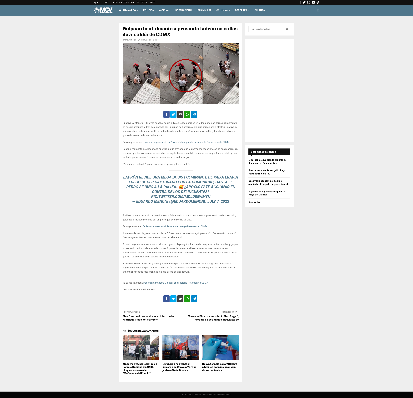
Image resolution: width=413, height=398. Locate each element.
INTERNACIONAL (184, 10)
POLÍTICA (148, 10)
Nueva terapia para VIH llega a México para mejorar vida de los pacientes (219, 367)
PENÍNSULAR (204, 10)
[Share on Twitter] (173, 114)
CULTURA (259, 10)
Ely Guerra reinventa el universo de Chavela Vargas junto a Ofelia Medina (179, 367)
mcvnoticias (130, 40)
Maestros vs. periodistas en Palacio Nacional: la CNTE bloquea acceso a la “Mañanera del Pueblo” (140, 368)
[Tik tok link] (318, 2)
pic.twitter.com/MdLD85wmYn (180, 196)
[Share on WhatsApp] (187, 114)
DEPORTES (142, 2)
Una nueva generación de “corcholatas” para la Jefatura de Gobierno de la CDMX (187, 142)
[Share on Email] (180, 114)
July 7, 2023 (218, 201)
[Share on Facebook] (166, 114)
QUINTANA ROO (127, 10)
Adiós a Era (254, 202)
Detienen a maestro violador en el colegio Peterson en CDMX (175, 226)
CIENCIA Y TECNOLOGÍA (123, 2)
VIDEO (152, 2)
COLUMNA (222, 10)
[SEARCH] (286, 29)
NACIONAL (164, 10)
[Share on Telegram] (194, 114)
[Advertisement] (269, 90)
